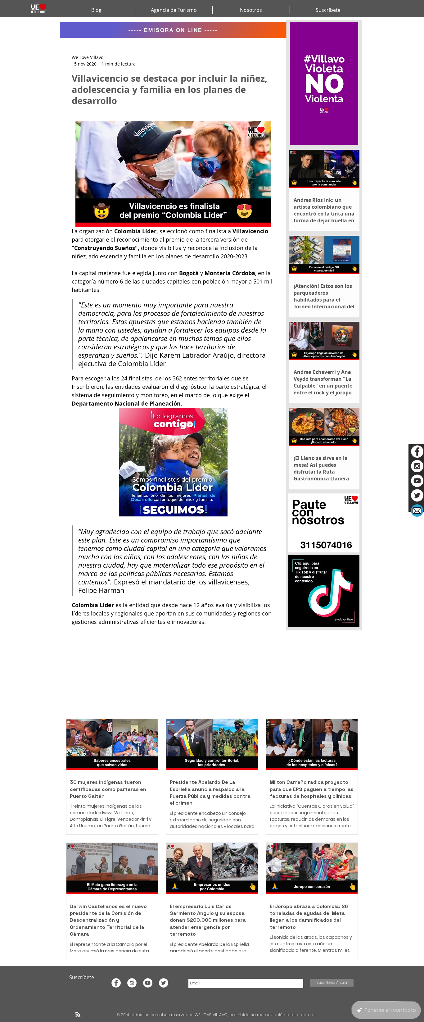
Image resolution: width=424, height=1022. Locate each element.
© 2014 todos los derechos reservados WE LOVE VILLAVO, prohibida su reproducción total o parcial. (217, 1015)
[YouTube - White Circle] (417, 481)
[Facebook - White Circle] (417, 451)
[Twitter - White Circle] (417, 495)
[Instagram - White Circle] (417, 466)
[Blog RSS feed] (77, 1014)
